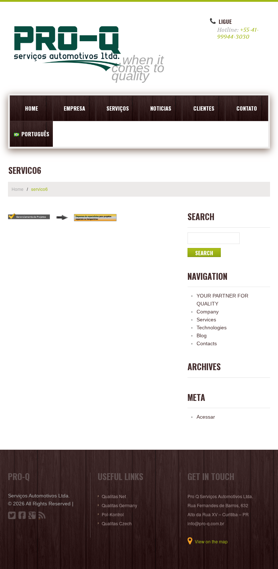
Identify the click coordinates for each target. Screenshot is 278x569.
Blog (202, 335)
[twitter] (12, 515)
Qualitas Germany (119, 505)
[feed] (42, 515)
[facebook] (22, 515)
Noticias (160, 108)
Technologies (212, 327)
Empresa (74, 108)
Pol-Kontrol (113, 514)
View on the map (211, 541)
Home (31, 108)
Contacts (207, 343)
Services (206, 319)
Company (208, 312)
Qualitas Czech (117, 523)
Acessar (206, 417)
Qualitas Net (114, 496)
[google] (32, 515)
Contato (246, 108)
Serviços (117, 108)
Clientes (203, 108)
